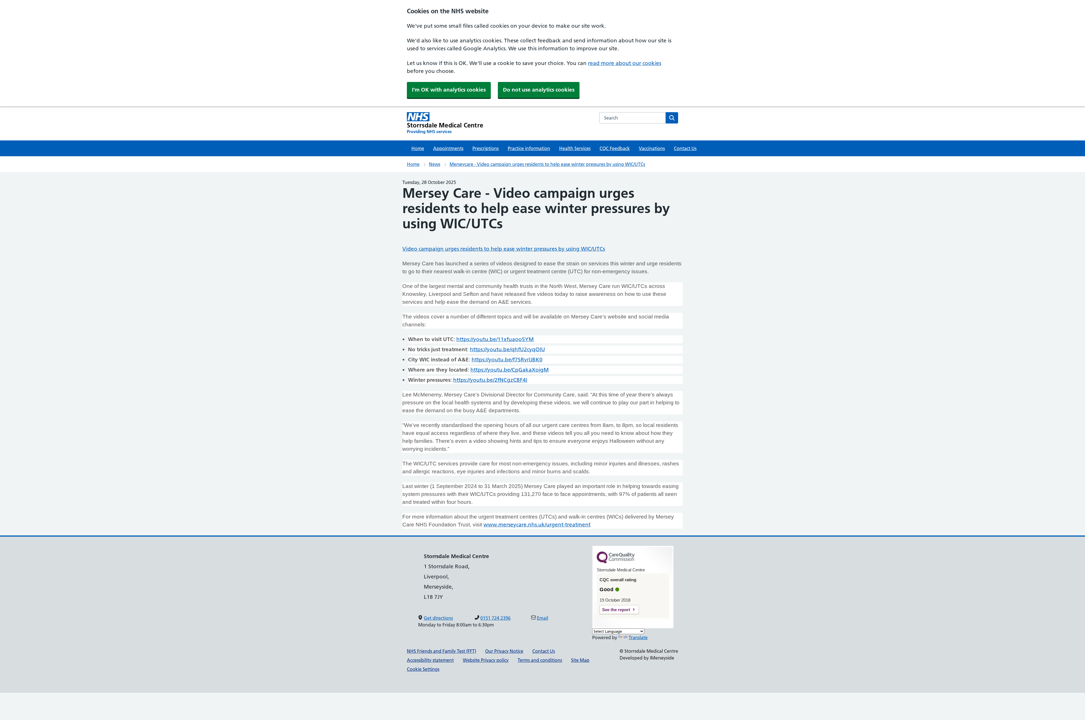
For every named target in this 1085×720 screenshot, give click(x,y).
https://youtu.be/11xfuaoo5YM (495, 339)
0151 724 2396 (495, 618)
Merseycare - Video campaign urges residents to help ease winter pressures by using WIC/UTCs (547, 164)
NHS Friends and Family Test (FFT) (441, 651)
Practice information (529, 148)
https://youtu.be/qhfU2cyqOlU (507, 349)
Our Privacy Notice (504, 651)
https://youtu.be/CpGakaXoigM (509, 369)
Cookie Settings (423, 669)
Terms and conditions (540, 660)
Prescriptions (485, 148)
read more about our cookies (624, 63)
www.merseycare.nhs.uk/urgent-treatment (537, 524)
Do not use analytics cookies (538, 89)
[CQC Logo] (616, 562)
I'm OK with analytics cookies (449, 89)
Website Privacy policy (486, 660)
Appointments (448, 148)
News (434, 164)
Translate (638, 637)
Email (542, 618)
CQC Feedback (615, 148)
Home (417, 148)
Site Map (580, 660)
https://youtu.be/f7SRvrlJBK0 (507, 359)
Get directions (438, 618)
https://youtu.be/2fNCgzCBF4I (490, 380)
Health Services (575, 148)
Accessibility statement (430, 660)
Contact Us (685, 148)
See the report (616, 609)
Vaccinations (652, 148)
